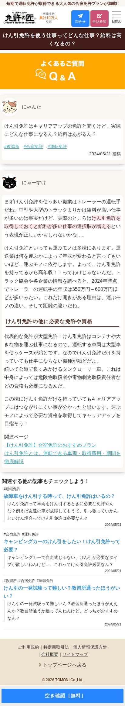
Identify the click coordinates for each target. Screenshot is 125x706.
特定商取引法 (56, 647)
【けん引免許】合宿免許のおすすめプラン (50, 445)
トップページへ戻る (64, 664)
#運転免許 (57, 146)
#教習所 (11, 146)
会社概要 (49, 654)
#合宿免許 (33, 146)
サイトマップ (75, 654)
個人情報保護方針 (90, 647)
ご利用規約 (28, 647)
